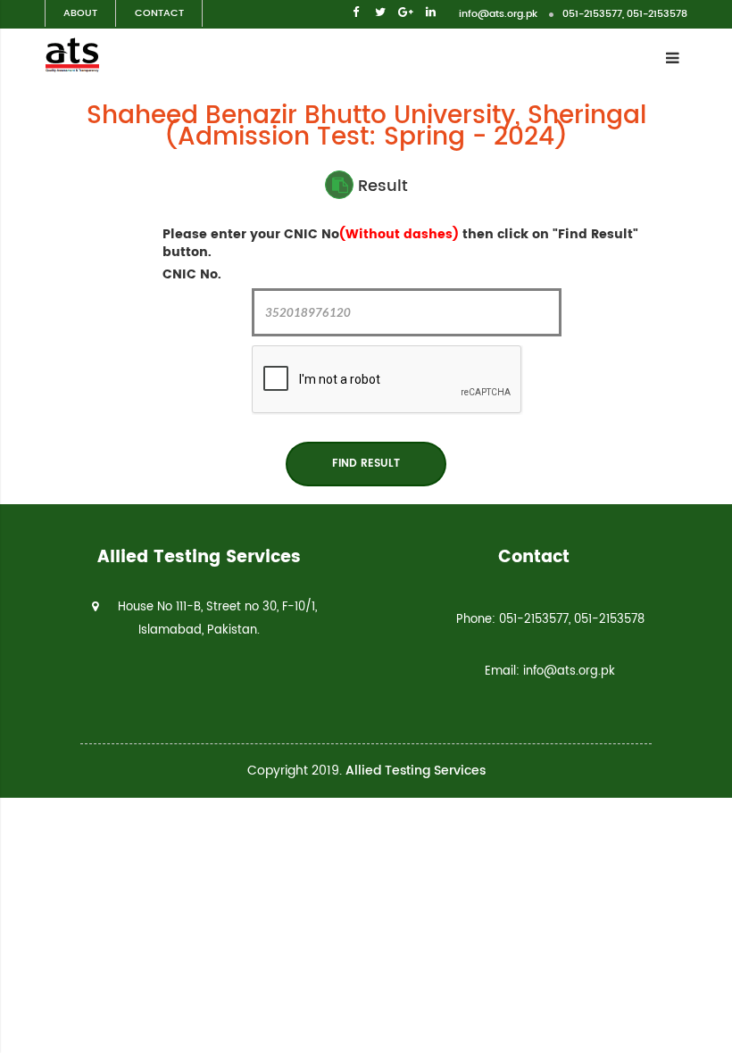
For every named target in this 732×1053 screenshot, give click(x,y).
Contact (159, 13)
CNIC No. (191, 275)
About (80, 13)
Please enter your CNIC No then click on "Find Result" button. (400, 243)
